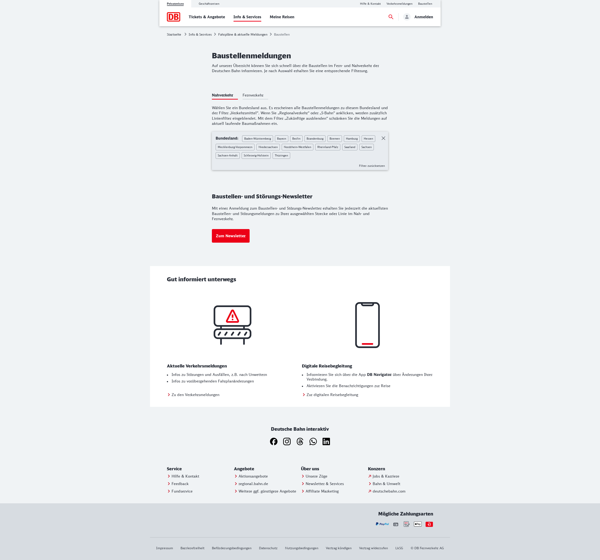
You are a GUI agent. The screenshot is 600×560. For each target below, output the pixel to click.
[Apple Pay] (418, 524)
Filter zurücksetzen (372, 165)
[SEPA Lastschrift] (406, 524)
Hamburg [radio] (352, 138)
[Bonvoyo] (429, 524)
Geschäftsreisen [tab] (209, 3)
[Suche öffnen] (391, 17)
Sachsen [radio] (366, 147)
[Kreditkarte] (396, 524)
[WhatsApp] (313, 441)
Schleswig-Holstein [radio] (256, 155)
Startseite (174, 34)
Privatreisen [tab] (175, 3)
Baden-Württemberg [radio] (257, 138)
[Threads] (300, 441)
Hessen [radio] (368, 138)
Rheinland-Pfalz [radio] (327, 147)
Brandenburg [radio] (315, 138)
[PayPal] (382, 524)
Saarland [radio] (349, 147)
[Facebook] (274, 441)
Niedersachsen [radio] (268, 147)
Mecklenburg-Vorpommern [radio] (235, 147)
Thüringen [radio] (281, 155)
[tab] (225, 96)
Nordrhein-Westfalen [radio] (297, 147)
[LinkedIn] (326, 441)
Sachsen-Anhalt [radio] (228, 155)
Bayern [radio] (281, 138)
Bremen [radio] (335, 138)
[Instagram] (287, 441)
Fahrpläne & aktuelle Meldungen (242, 34)
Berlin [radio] (296, 138)
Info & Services (200, 34)
